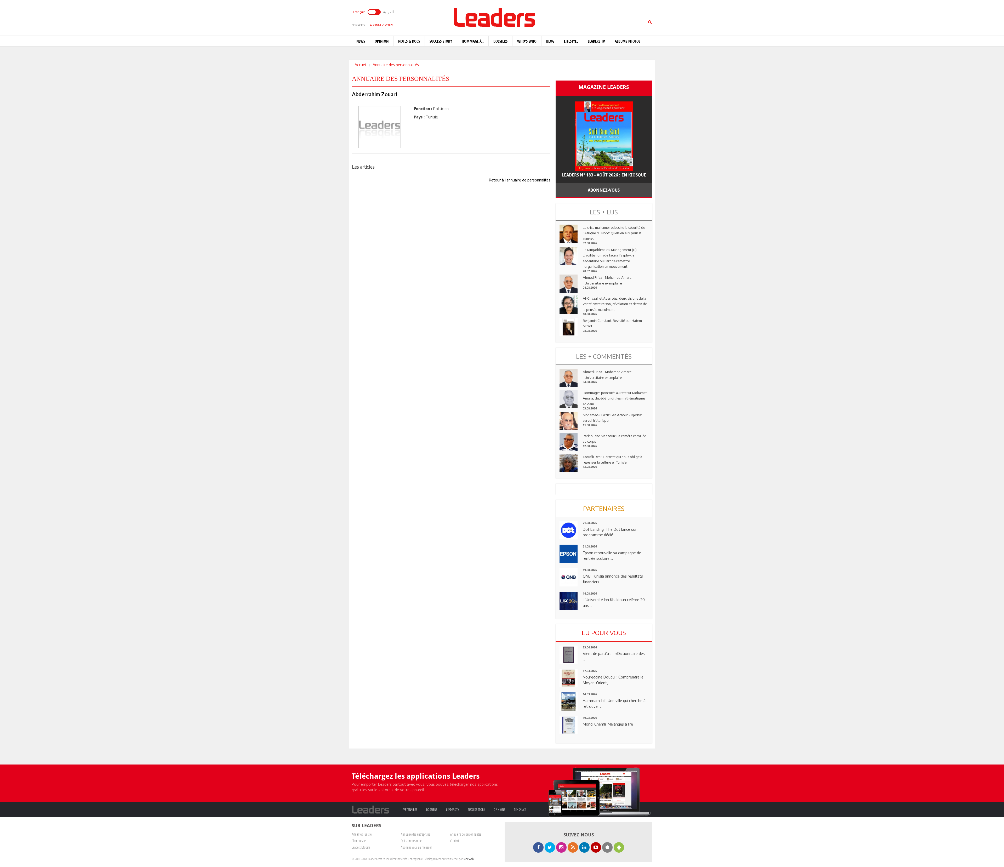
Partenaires (410, 809)
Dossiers (500, 41)
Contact (454, 840)
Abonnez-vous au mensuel (416, 847)
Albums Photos (627, 41)
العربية (388, 11)
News (360, 41)
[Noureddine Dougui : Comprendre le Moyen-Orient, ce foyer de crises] (569, 677)
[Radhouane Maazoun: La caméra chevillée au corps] (569, 441)
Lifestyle (571, 41)
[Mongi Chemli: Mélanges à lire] (569, 724)
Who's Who (527, 41)
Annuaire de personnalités (465, 834)
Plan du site (359, 840)
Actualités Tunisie (362, 834)
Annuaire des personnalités (396, 64)
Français (359, 12)
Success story (441, 41)
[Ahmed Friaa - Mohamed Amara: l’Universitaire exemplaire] (569, 283)
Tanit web (468, 859)
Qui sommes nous (411, 840)
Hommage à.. (473, 41)
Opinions (499, 809)
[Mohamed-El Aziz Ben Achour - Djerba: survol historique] (569, 420)
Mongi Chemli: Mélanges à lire (608, 724)
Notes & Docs (409, 41)
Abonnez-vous (381, 25)
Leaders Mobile (361, 847)
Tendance (520, 809)
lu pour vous (604, 632)
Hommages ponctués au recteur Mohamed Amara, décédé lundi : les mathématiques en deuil (615, 398)
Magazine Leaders (604, 87)
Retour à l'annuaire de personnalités (519, 180)
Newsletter (358, 25)
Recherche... (568, 17)
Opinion (382, 41)
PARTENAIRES (603, 508)
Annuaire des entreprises (415, 834)
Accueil (361, 64)
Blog (550, 41)
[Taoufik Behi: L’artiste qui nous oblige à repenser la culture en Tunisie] (569, 462)
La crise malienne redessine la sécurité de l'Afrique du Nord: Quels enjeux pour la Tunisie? (614, 233)
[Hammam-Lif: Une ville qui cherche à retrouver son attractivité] (569, 701)
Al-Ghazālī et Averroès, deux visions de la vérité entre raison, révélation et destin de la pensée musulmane (615, 304)
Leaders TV (596, 41)
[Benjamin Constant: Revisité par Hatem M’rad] (569, 326)
